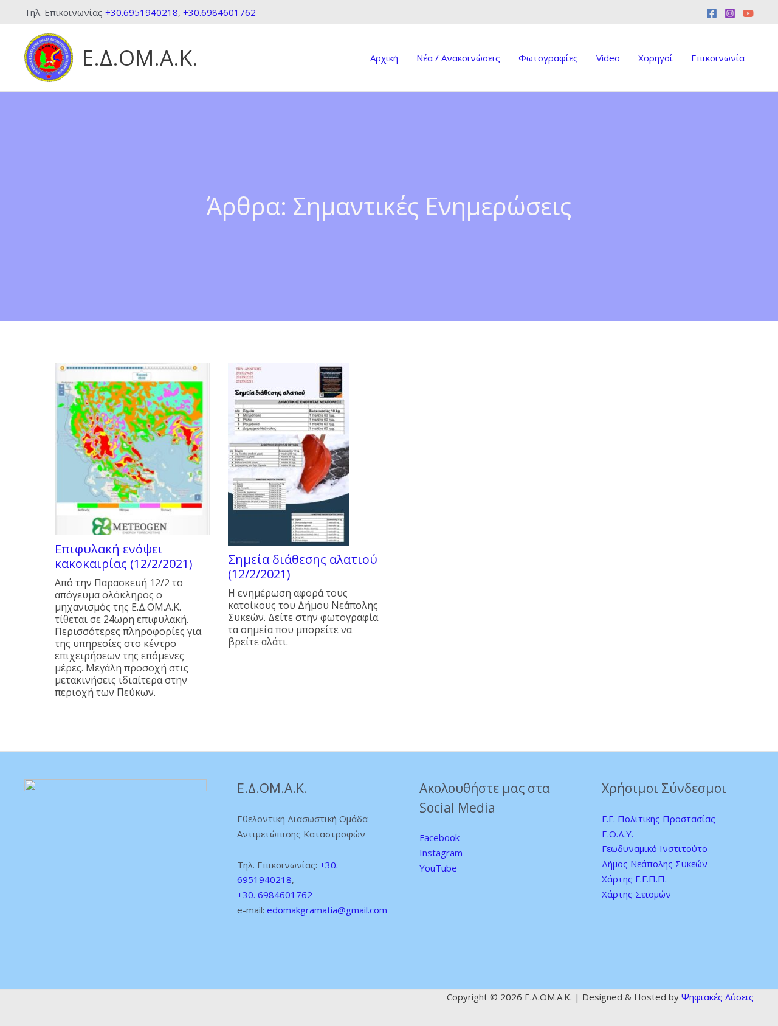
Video (608, 58)
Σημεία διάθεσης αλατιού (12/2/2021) (302, 566)
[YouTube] (748, 13)
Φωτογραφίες (548, 58)
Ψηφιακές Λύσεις (717, 997)
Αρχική (384, 58)
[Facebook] (711, 13)
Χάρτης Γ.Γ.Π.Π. (634, 879)
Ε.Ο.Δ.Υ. (617, 834)
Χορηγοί (655, 58)
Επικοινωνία (718, 58)
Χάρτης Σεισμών (636, 894)
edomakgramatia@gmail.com (327, 910)
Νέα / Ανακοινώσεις (458, 58)
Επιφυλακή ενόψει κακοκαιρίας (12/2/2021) (124, 556)
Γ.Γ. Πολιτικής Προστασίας (658, 819)
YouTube (438, 868)
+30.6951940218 (141, 12)
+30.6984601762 (219, 12)
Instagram (441, 853)
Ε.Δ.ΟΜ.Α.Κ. (140, 57)
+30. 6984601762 (274, 895)
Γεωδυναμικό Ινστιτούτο (654, 848)
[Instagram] (730, 13)
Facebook (439, 837)
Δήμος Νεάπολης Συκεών (654, 864)
